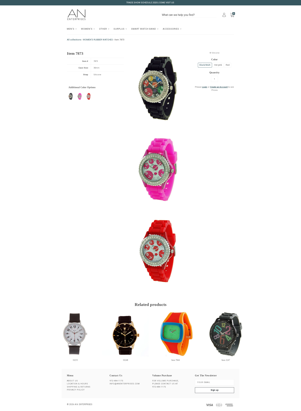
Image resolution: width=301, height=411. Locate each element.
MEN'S (71, 29)
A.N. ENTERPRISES (83, 404)
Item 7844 (175, 360)
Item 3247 (226, 360)
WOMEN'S (87, 29)
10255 (75, 360)
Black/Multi (204, 65)
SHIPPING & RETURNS (78, 387)
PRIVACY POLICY (76, 390)
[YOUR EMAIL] (214, 382)
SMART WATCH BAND (144, 29)
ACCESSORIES (171, 29)
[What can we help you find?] (189, 15)
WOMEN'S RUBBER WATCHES (98, 39)
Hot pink (218, 65)
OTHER (103, 29)
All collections (74, 39)
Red (228, 65)
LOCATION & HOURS (77, 384)
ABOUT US (72, 381)
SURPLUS (119, 29)
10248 (125, 360)
